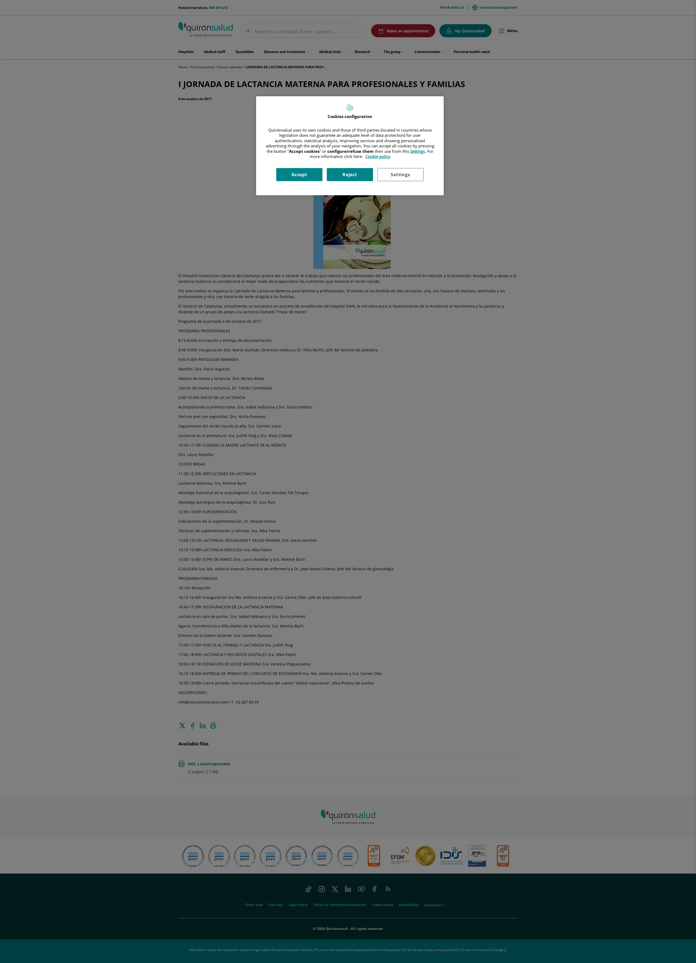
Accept (299, 175)
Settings (400, 175)
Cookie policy (377, 156)
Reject (350, 175)
